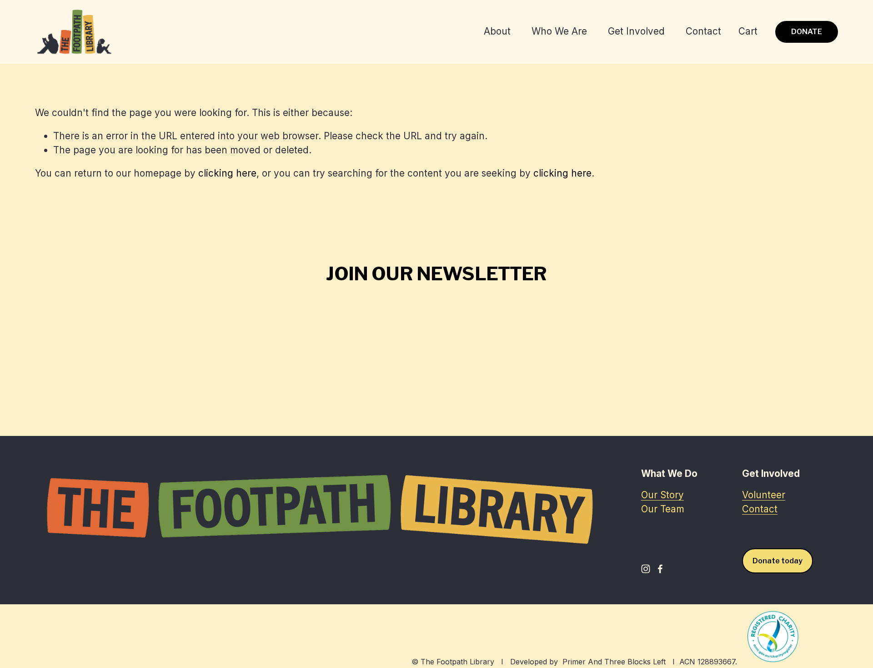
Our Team (662, 509)
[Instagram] (645, 568)
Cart (748, 31)
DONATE (806, 31)
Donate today (778, 561)
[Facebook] (660, 568)
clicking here (227, 173)
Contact (703, 31)
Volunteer (763, 495)
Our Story (662, 495)
